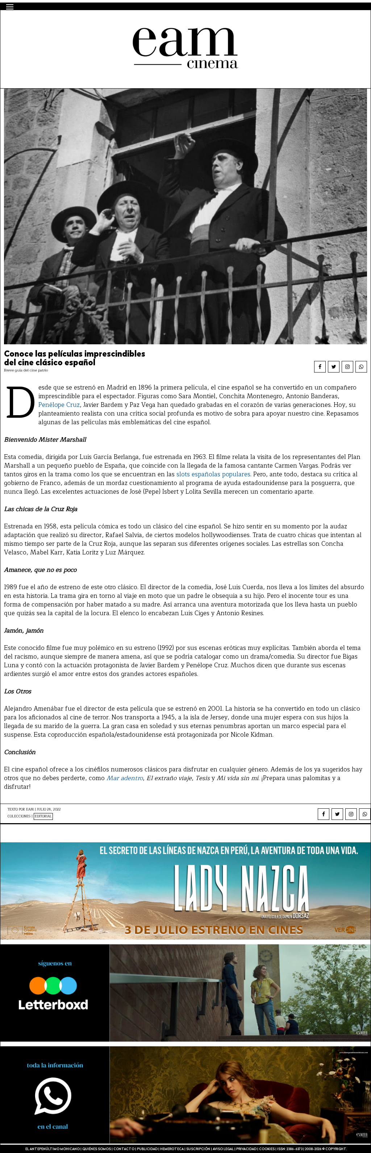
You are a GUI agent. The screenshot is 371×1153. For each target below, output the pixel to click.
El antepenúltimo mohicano (99, 23)
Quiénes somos (96, 1149)
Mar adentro (125, 778)
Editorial (43, 816)
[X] (333, 367)
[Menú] (9, 6)
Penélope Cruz (59, 405)
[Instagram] (347, 367)
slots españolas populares (213, 474)
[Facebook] (320, 367)
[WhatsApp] (361, 367)
